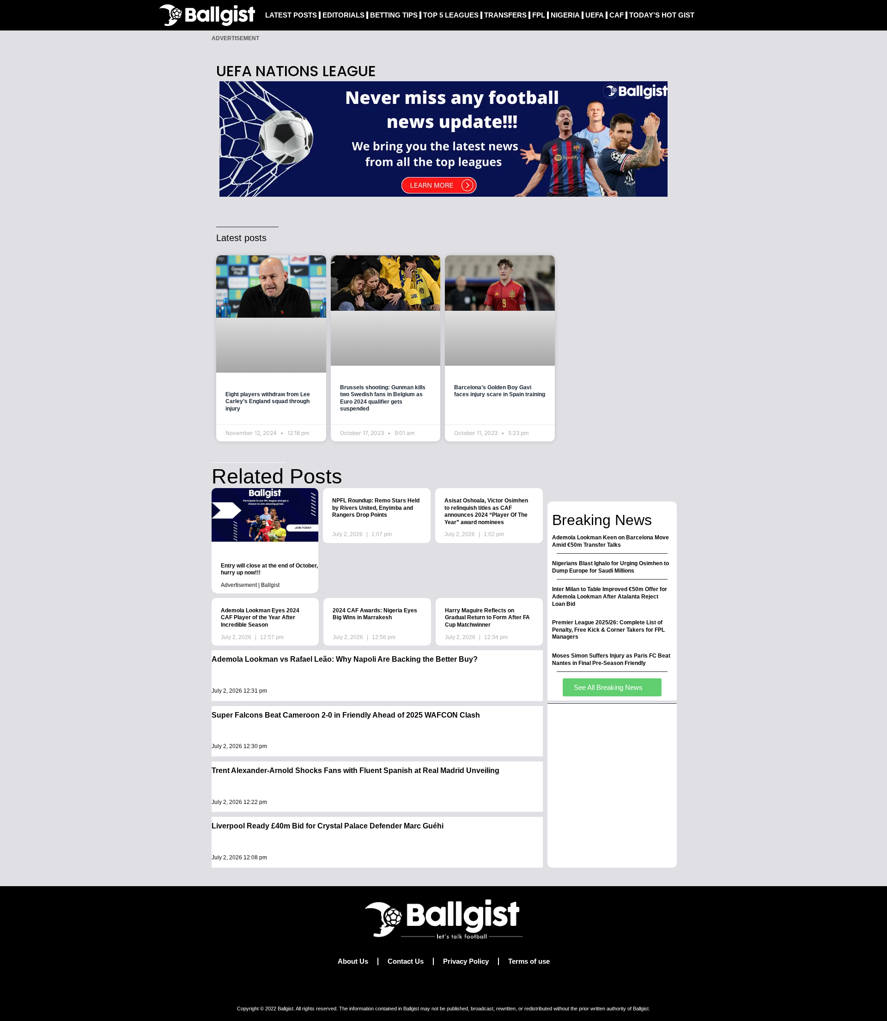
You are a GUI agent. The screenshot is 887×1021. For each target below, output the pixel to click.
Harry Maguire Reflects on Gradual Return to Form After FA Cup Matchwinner (487, 617)
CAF (616, 15)
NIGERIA (565, 15)
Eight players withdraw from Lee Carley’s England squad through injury (267, 401)
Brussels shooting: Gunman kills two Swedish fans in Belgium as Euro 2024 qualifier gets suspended (382, 398)
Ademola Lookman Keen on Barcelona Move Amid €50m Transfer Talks (610, 541)
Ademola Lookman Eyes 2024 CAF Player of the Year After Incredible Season (260, 617)
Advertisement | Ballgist (250, 585)
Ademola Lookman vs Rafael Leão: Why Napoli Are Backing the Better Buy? (345, 659)
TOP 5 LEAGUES (451, 15)
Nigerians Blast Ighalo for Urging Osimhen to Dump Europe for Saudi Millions (610, 567)
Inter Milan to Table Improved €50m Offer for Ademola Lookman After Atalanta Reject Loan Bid (609, 596)
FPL (538, 15)
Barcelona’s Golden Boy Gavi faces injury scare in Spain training (499, 391)
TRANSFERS (505, 15)
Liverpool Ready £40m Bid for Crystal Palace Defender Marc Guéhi (328, 826)
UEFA (594, 15)
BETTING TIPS (394, 15)
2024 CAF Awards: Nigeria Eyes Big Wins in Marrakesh (375, 614)
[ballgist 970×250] (443, 138)
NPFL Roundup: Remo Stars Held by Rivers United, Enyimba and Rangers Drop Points (375, 507)
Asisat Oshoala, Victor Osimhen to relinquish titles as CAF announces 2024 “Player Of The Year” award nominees (486, 511)
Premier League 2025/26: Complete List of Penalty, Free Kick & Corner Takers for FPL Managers (608, 629)
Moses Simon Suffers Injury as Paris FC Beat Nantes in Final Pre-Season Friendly (611, 659)
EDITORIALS (343, 15)
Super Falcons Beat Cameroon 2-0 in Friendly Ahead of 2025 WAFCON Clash (346, 715)
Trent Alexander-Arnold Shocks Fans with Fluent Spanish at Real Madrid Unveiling (355, 770)
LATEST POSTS (291, 15)
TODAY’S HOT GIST (661, 15)
